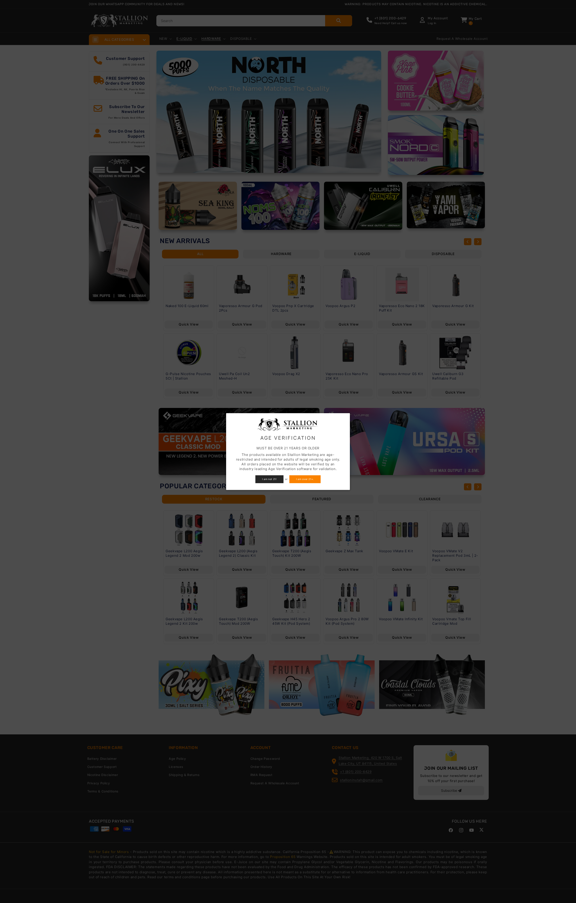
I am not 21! (269, 479)
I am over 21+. (305, 479)
